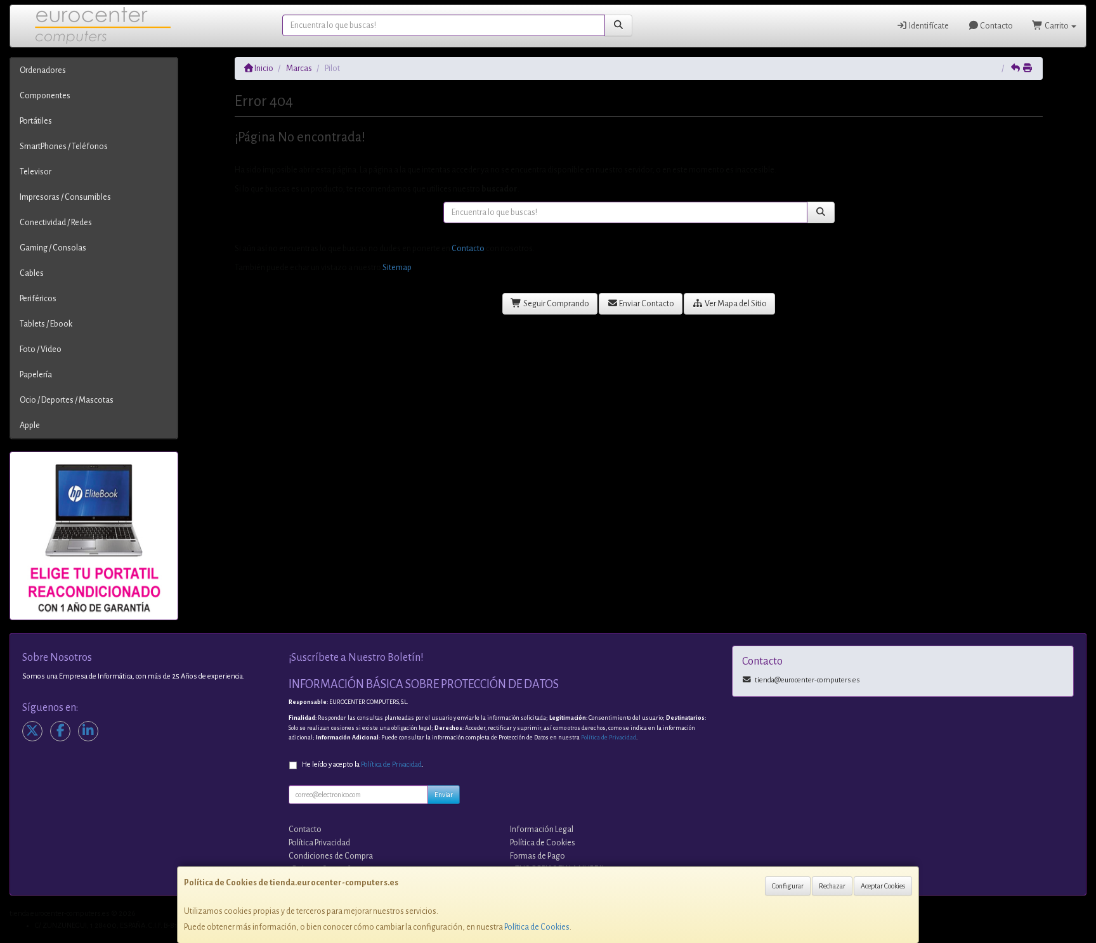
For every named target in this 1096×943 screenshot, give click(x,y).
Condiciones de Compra (331, 856)
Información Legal (541, 829)
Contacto (996, 26)
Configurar (788, 886)
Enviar (443, 794)
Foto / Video (41, 349)
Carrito (1056, 26)
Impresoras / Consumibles (65, 197)
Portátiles (36, 121)
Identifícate (928, 26)
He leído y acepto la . (363, 764)
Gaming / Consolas (53, 248)
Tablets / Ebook (46, 324)
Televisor (35, 171)
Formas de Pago (537, 856)
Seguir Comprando (555, 303)
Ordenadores (43, 70)
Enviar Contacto (646, 303)
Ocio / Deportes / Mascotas (67, 400)
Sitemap (397, 267)
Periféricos (38, 298)
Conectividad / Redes (56, 222)
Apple (30, 425)
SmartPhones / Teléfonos (64, 146)
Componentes (45, 95)
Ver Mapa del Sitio (735, 303)
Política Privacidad (319, 842)
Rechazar (832, 886)
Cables (32, 273)
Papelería (36, 374)
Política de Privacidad (608, 737)
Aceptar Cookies (883, 886)
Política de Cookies (537, 927)
